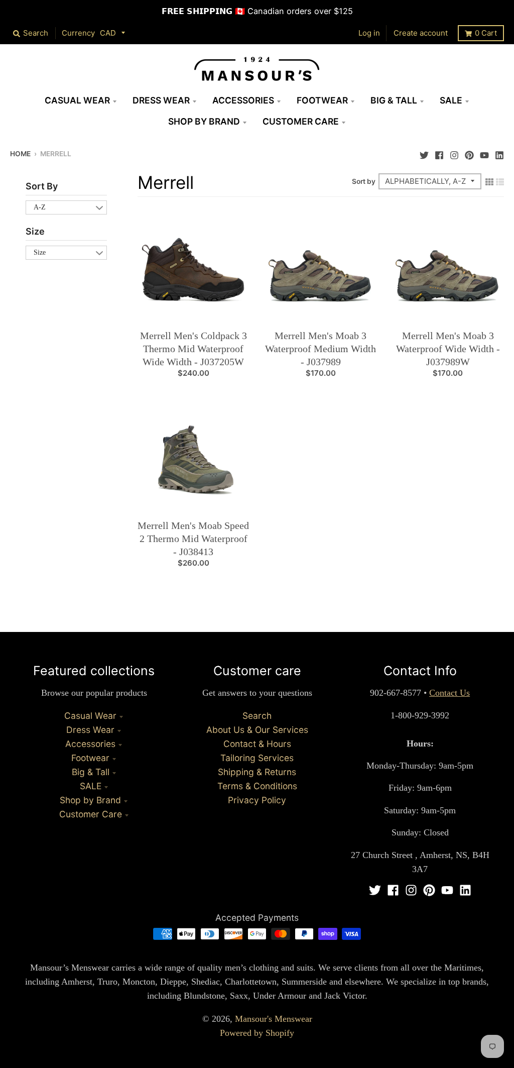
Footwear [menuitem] (322, 100)
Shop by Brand (90, 800)
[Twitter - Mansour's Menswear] (424, 152)
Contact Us (449, 693)
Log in (369, 33)
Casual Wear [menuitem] (77, 100)
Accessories (90, 743)
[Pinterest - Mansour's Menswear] (469, 152)
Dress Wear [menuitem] (161, 100)
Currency (78, 33)
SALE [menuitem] (451, 100)
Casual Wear (90, 715)
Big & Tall (90, 772)
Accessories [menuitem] (243, 100)
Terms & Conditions (257, 786)
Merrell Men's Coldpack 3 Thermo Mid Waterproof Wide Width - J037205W (193, 348)
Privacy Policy (257, 800)
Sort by (363, 181)
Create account (421, 33)
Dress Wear (90, 729)
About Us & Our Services (257, 729)
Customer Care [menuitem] (301, 121)
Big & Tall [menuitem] (393, 100)
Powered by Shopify (257, 1033)
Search (257, 715)
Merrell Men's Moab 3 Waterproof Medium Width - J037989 (320, 348)
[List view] (500, 181)
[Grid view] (489, 181)
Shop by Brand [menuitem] (204, 121)
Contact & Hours (257, 743)
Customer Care (90, 814)
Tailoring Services (257, 758)
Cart (486, 33)
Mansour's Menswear (273, 1019)
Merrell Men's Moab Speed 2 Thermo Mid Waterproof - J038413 (193, 538)
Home (20, 154)
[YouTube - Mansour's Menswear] (484, 152)
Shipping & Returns (257, 772)
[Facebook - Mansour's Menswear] (439, 152)
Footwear (90, 758)
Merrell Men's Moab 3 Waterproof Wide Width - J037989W (448, 348)
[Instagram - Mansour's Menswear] (454, 152)
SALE (90, 786)
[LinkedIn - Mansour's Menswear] (499, 152)
